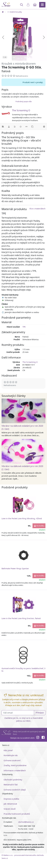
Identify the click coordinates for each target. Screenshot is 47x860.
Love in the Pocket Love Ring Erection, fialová (21, 618)
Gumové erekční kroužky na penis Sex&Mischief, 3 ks (23, 669)
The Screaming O (21, 110)
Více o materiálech (37, 208)
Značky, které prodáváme (15, 765)
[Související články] (26, 126)
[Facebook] (43, 737)
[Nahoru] (44, 126)
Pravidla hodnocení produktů (17, 813)
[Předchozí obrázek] (3, 37)
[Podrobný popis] (3, 126)
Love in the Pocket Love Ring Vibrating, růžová (22, 518)
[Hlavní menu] (42, 4)
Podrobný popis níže (24, 101)
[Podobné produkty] (32, 126)
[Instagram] (37, 737)
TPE (24, 327)
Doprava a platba (11, 798)
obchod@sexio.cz (26, 822)
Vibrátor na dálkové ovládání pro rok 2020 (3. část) (22, 427)
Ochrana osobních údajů (15, 789)
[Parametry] (15, 126)
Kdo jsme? (8, 750)
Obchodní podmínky (13, 779)
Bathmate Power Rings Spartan (15, 568)
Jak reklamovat (10, 803)
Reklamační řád (10, 784)
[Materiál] (9, 126)
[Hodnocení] (21, 126)
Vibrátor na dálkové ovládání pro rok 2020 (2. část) (22, 468)
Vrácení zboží (10, 809)
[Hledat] (21, 6)
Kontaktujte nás (11, 755)
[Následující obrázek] (44, 37)
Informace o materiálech (15, 770)
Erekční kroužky (15, 12)
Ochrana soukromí (12, 760)
